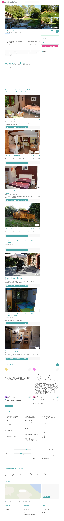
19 (10, 77)
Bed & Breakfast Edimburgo (46, 509)
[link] (9, 2)
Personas (43, 40)
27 (12, 79)
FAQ (24, 512)
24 (28, 77)
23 (18, 77)
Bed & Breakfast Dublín (46, 512)
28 (14, 79)
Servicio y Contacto (8, 507)
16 (18, 75)
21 (14, 77)
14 (14, 75)
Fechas (43, 36)
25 (30, 77)
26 (10, 79)
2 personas (34, 1)
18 (30, 75)
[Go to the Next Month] (34, 67)
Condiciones (37, 519)
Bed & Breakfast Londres (46, 507)
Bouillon (6, 32)
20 (12, 77)
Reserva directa (7, 33)
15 (16, 75)
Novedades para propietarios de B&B (29, 514)
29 (16, 79)
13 (12, 75)
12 (10, 75)
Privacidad (31, 519)
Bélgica (20, 32)
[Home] (5, 501)
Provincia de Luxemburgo (13, 32)
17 (28, 75)
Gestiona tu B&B (26, 507)
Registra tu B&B (26, 509)
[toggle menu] (61, 2)
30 (18, 79)
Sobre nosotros (7, 509)
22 (16, 77)
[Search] (38, 2)
